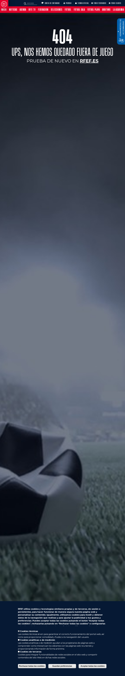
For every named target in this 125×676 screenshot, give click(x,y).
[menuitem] (4, 9)
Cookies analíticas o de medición (37, 640)
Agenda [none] (23, 9)
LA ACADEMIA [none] (118, 9)
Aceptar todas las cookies (93, 666)
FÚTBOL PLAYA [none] (93, 9)
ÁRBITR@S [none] (106, 9)
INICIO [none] (4, 9)
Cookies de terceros (30, 652)
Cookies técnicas (29, 631)
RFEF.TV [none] (32, 9)
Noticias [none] (13, 9)
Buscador (25, 3)
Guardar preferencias (62, 666)
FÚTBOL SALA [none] (79, 9)
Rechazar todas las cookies (32, 666)
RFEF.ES (89, 61)
